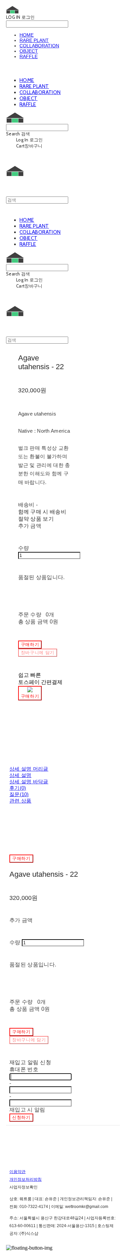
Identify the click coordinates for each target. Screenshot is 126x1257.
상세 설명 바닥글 (28, 781)
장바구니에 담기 (29, 1039)
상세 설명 (20, 775)
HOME (26, 35)
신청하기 (21, 1117)
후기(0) (17, 788)
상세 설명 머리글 (28, 769)
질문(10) (19, 794)
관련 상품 (20, 801)
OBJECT (28, 51)
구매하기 (21, 858)
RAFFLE (28, 56)
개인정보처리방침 (25, 1179)
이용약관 (17, 1171)
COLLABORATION (39, 45)
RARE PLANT (34, 40)
